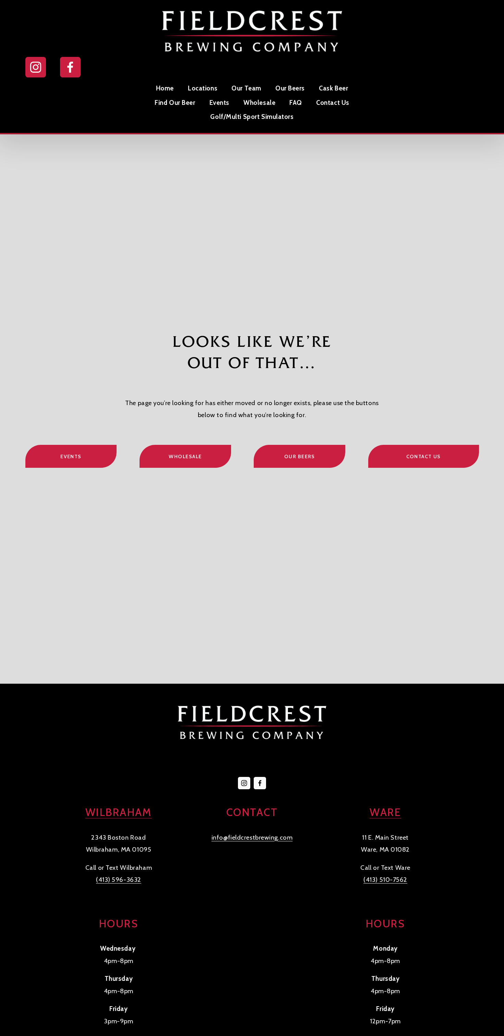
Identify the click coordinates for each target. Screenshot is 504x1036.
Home (165, 88)
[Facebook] (70, 67)
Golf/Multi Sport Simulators (251, 117)
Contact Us (332, 103)
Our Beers (290, 88)
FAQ (295, 103)
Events (219, 103)
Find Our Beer (175, 103)
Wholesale (259, 103)
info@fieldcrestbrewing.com (252, 837)
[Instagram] (35, 67)
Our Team (246, 88)
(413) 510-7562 (385, 879)
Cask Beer (333, 88)
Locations (202, 88)
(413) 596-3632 (118, 879)
